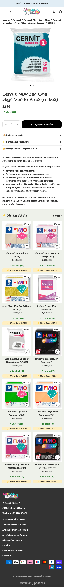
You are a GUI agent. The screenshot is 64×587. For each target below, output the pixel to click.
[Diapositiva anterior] (3, 3)
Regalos (6, 545)
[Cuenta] (54, 11)
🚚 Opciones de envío (12, 135)
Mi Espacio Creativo (12, 540)
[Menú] (3, 11)
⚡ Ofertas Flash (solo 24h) (15, 142)
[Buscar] (10, 11)
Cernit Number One (36, 20)
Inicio (6, 20)
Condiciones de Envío (12, 550)
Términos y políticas (32, 583)
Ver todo (57, 215)
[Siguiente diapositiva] (60, 3)
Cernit (16, 20)
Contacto (6, 555)
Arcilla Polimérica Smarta (15, 535)
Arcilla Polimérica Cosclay (15, 529)
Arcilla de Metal (26, 576)
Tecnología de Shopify (42, 576)
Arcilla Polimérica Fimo (13, 519)
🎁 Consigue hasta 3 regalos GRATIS (19, 148)
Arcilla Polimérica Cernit (14, 524)
